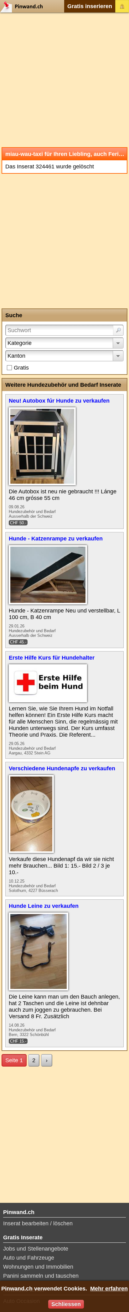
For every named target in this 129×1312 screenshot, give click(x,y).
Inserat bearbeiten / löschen (38, 1223)
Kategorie (20, 343)
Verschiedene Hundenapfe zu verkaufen (62, 768)
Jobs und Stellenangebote (35, 1249)
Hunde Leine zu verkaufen (44, 906)
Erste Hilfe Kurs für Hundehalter (52, 658)
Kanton (16, 356)
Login (122, 6)
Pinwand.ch (23, 6)
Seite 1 (14, 1060)
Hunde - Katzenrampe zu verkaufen (56, 538)
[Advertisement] (64, 80)
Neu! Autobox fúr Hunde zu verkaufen (59, 401)
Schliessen (66, 1304)
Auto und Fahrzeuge (28, 1258)
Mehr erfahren (109, 1288)
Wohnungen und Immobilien (38, 1267)
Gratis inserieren (89, 6)
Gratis (21, 368)
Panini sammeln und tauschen (41, 1276)
